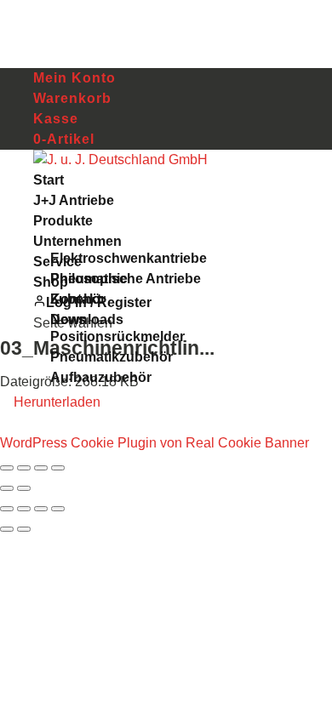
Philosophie (89, 278)
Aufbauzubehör (101, 377)
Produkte (63, 221)
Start (48, 180)
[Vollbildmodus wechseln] (24, 467)
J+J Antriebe (73, 200)
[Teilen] (41, 467)
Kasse (55, 118)
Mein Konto (74, 78)
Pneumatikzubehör (111, 357)
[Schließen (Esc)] (58, 467)
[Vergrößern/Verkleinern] (7, 467)
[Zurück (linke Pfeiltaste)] (7, 488)
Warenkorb (72, 98)
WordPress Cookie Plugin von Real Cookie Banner (154, 443)
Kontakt (75, 299)
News (68, 319)
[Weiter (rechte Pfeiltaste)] (24, 488)
